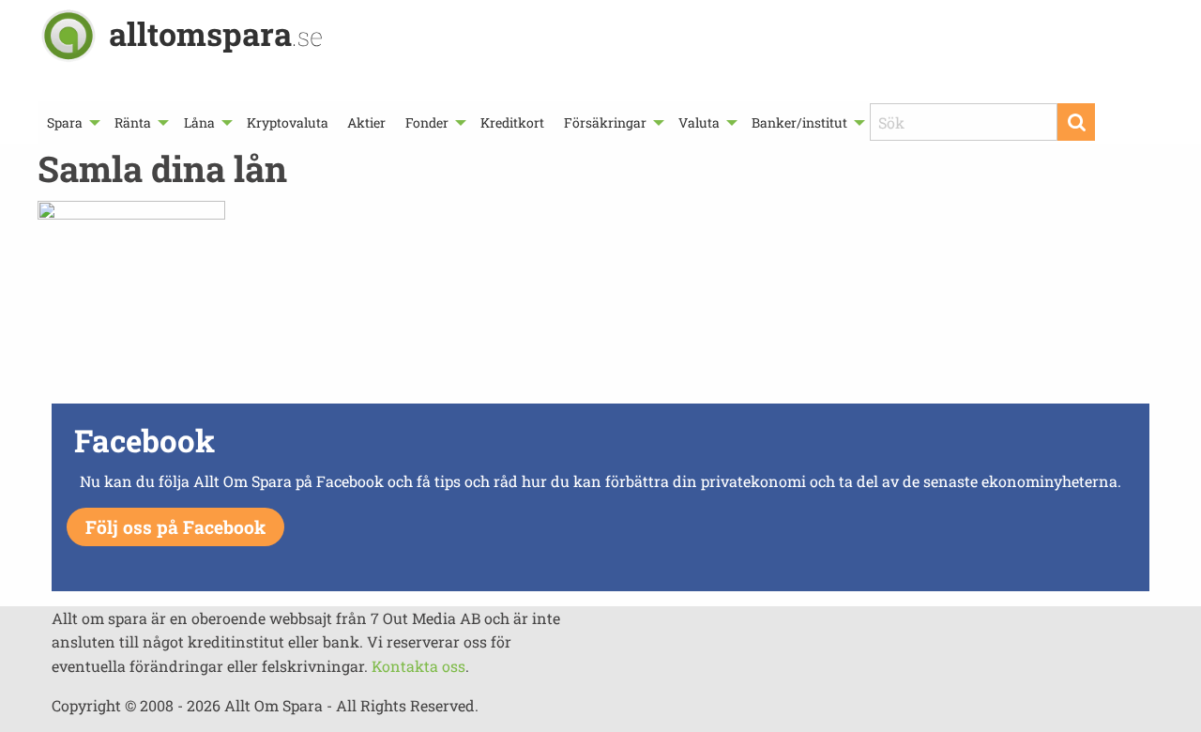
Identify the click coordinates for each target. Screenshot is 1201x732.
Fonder (426, 122)
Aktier (366, 122)
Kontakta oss (418, 666)
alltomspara (216, 33)
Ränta (132, 122)
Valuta (699, 122)
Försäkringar (605, 122)
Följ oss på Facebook (175, 527)
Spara (65, 122)
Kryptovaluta (287, 122)
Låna (199, 122)
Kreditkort (512, 122)
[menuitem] (71, 122)
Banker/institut (799, 122)
